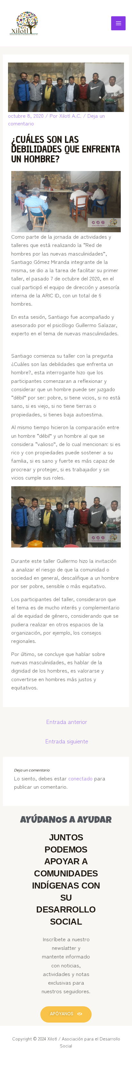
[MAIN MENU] (118, 23)
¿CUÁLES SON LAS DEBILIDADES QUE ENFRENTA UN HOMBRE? (65, 149)
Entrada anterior (66, 722)
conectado (80, 778)
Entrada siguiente (66, 741)
